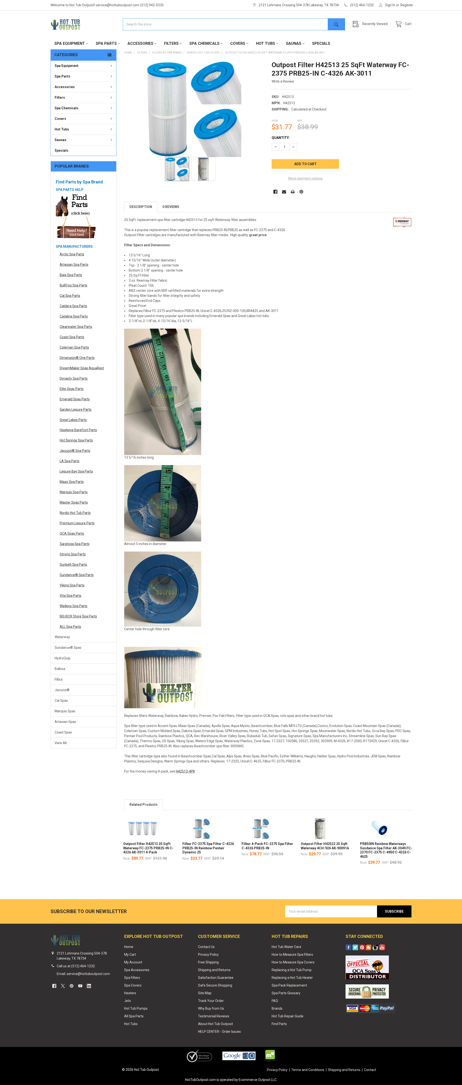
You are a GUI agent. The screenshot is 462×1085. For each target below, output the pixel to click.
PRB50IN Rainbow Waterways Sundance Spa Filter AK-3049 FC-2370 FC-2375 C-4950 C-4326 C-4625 (386, 850)
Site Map (205, 993)
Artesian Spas (65, 722)
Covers (237, 43)
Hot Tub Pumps (136, 1008)
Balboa (60, 669)
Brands (277, 1008)
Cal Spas (61, 700)
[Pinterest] (301, 191)
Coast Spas (63, 732)
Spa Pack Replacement (289, 985)
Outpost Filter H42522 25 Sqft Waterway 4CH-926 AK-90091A (325, 846)
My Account (133, 962)
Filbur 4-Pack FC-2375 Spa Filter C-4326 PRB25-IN (267, 846)
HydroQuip (63, 658)
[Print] (292, 191)
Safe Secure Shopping (215, 985)
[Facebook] (275, 191)
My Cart (130, 954)
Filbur (59, 679)
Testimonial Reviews (213, 1016)
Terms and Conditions (307, 1070)
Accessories (140, 43)
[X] (63, 986)
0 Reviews (170, 207)
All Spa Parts (134, 1016)
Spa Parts (106, 43)
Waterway (62, 637)
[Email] (284, 191)
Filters (171, 43)
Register (406, 5)
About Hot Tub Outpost (215, 1024)
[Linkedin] (89, 986)
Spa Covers (132, 985)
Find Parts (279, 1024)
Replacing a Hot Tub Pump (292, 970)
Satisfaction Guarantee (215, 978)
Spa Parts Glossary (286, 993)
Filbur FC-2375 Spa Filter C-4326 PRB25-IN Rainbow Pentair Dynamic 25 (208, 848)
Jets (127, 1001)
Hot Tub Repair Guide (287, 1016)
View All (61, 743)
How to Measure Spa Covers (293, 962)
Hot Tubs (265, 43)
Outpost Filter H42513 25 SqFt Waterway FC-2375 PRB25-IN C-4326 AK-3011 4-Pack (148, 848)
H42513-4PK (185, 771)
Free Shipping (208, 962)
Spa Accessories (136, 970)
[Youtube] (80, 986)
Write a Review (283, 81)
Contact (370, 1070)
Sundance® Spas (68, 648)
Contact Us (206, 947)
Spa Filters (132, 978)
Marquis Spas (65, 711)
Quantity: (281, 138)
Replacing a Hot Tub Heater (292, 978)
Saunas (293, 43)
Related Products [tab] (143, 804)
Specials (321, 43)
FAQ (275, 1001)
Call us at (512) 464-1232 (76, 966)
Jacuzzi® (62, 690)
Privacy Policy (208, 954)
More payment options (305, 178)
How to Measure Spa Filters (292, 954)
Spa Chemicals (204, 43)
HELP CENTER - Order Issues (219, 1031)
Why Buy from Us (211, 1008)
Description (140, 207)
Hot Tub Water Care (286, 947)
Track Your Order (211, 1001)
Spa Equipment (69, 43)
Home (128, 947)
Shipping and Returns (214, 970)
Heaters (130, 993)
